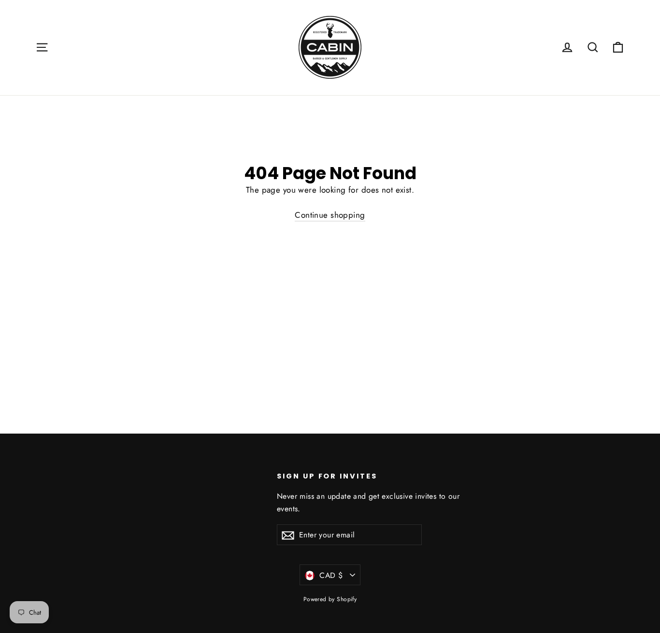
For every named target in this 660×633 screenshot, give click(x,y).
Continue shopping (330, 215)
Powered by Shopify (330, 599)
